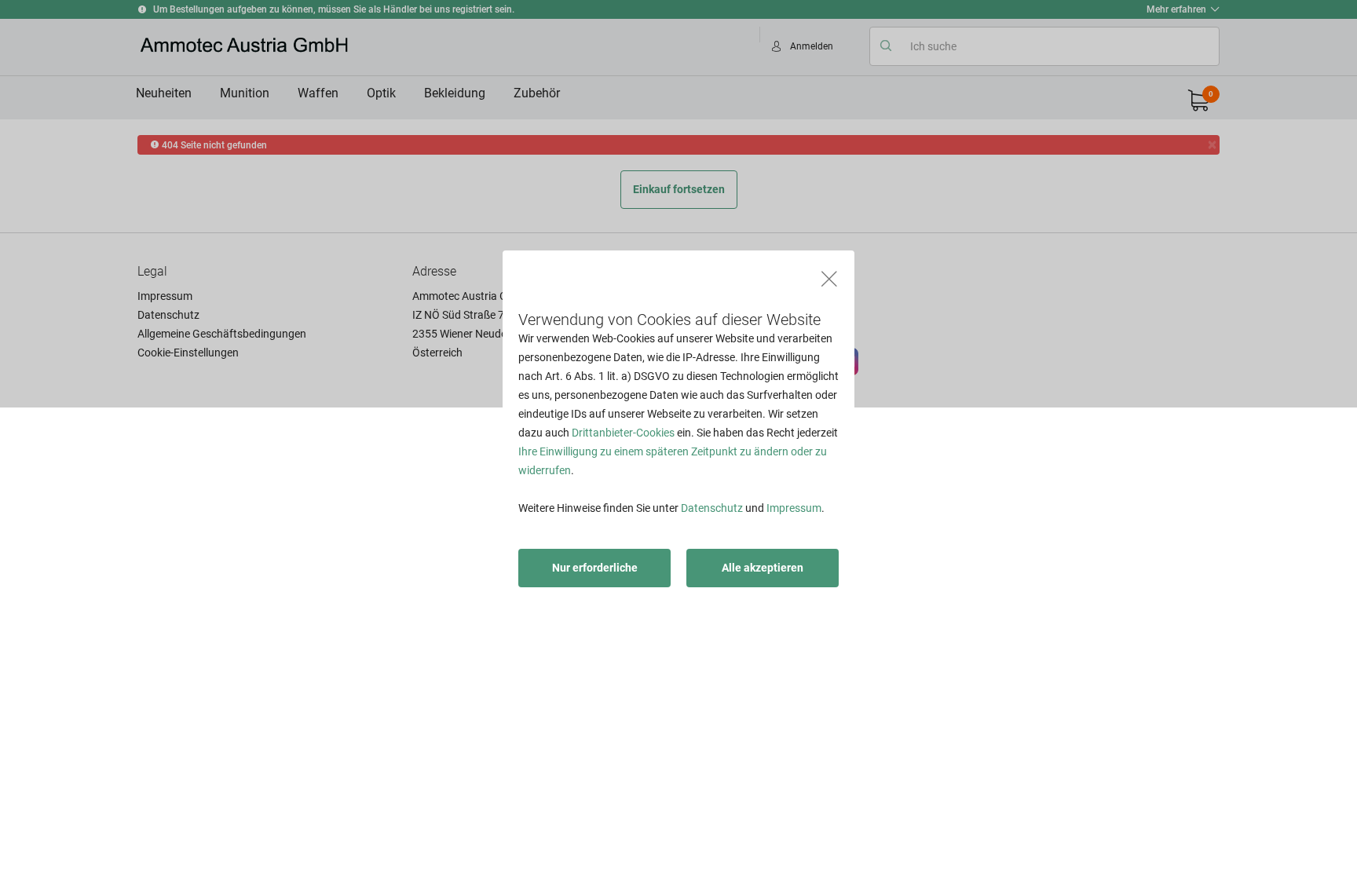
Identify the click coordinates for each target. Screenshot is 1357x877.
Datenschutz (712, 508)
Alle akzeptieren (762, 567)
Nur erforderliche (595, 567)
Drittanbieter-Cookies (623, 432)
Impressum (793, 508)
